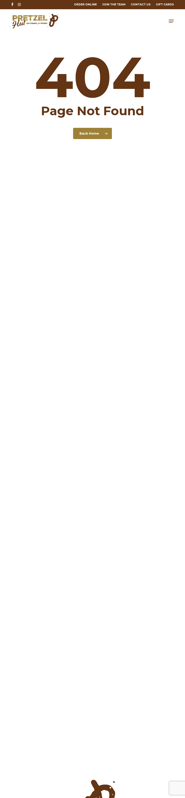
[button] (171, 21)
